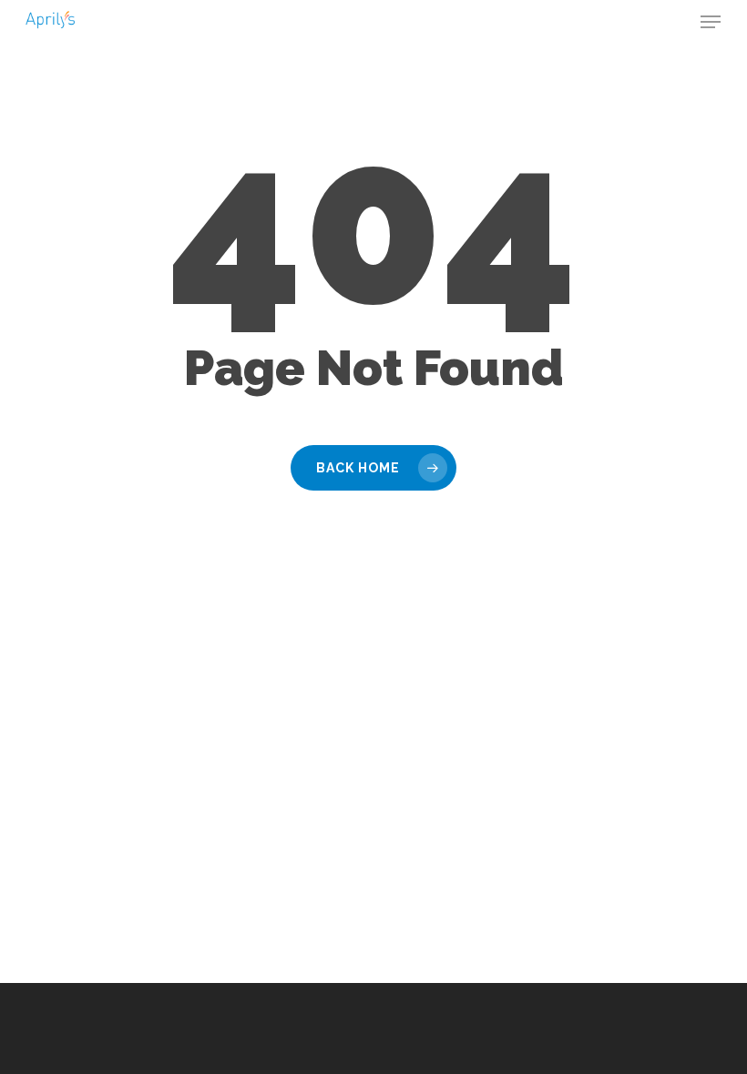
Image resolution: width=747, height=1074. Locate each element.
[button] (711, 22)
